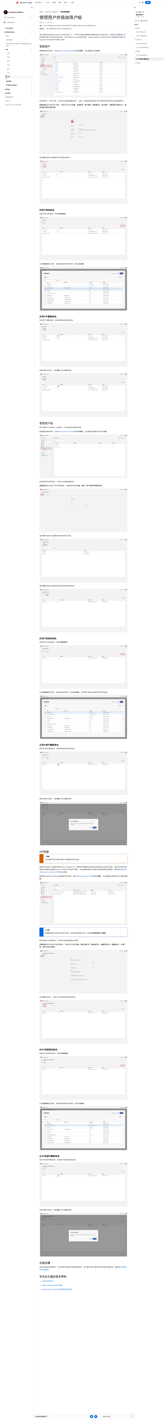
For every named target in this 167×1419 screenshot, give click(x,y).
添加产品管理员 (47, 1281)
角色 (100, 35)
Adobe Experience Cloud (65, 51)
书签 (138, 20)
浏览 (8, 53)
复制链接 (145, 20)
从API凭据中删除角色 (142, 59)
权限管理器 (8, 81)
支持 (8, 65)
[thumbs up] (91, 1416)
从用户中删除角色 (141, 36)
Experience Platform (51, 12)
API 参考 (7, 101)
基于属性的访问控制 (9, 32)
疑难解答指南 (9, 97)
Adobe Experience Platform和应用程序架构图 (57, 1289)
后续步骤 (138, 63)
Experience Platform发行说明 (13, 105)
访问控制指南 (65, 12)
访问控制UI (7, 89)
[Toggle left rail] (32, 7)
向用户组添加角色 (141, 43)
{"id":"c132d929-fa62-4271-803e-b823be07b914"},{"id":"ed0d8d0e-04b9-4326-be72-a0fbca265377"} (70, 25)
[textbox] (18, 17)
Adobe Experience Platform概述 (52, 1285)
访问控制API (8, 93)
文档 (41, 12)
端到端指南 (9, 40)
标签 (8, 57)
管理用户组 (138, 40)
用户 (8, 76)
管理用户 (138, 28)
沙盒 (8, 73)
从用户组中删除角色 (142, 47)
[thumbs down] (95, 1416)
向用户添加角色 (141, 32)
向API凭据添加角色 (142, 55)
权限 (7, 49)
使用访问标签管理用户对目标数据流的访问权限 (19, 45)
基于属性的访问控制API (11, 85)
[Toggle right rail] (135, 7)
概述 (7, 36)
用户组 (123, 35)
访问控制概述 (9, 28)
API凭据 (137, 51)
